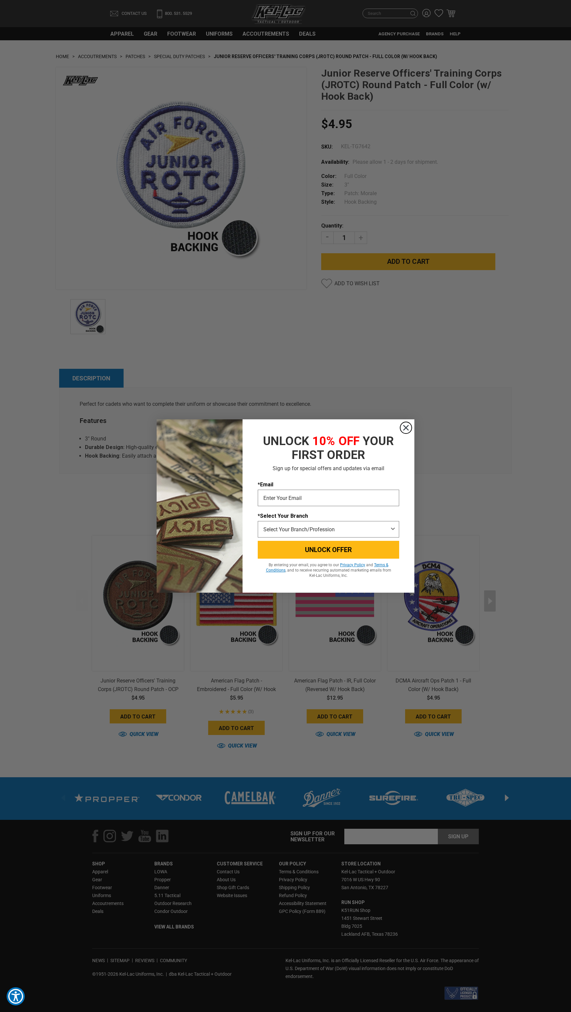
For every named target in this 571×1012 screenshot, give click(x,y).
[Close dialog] (406, 428)
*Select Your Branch (283, 516)
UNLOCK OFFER (328, 550)
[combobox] (326, 529)
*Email (265, 484)
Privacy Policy (352, 565)
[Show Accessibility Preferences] (16, 996)
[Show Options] (393, 529)
